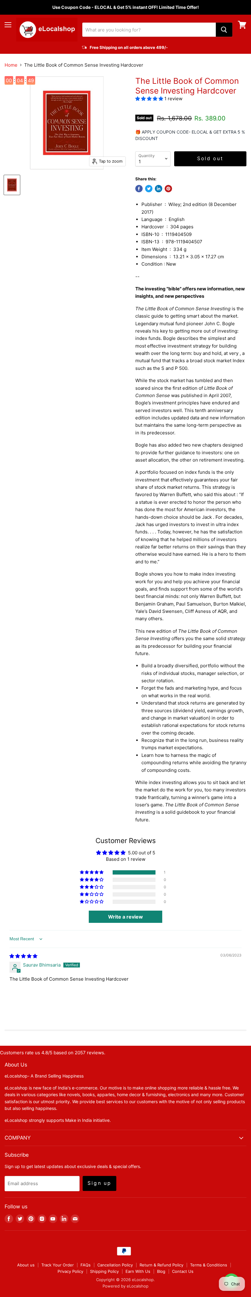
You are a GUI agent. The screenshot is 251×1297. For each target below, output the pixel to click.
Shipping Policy (104, 1271)
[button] (149, 98)
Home (11, 65)
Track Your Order (57, 1264)
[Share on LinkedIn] (158, 188)
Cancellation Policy (115, 1264)
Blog (161, 1271)
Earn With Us (138, 1271)
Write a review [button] (125, 917)
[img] (23, 956)
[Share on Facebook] (139, 188)
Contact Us (182, 1271)
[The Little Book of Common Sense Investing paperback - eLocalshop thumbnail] (12, 185)
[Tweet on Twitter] (148, 188)
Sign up (99, 1183)
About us (26, 1264)
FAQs (86, 1264)
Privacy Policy (70, 1271)
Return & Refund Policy (161, 1264)
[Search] (224, 30)
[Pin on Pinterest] (168, 188)
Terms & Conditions (208, 1264)
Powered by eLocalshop (125, 1286)
